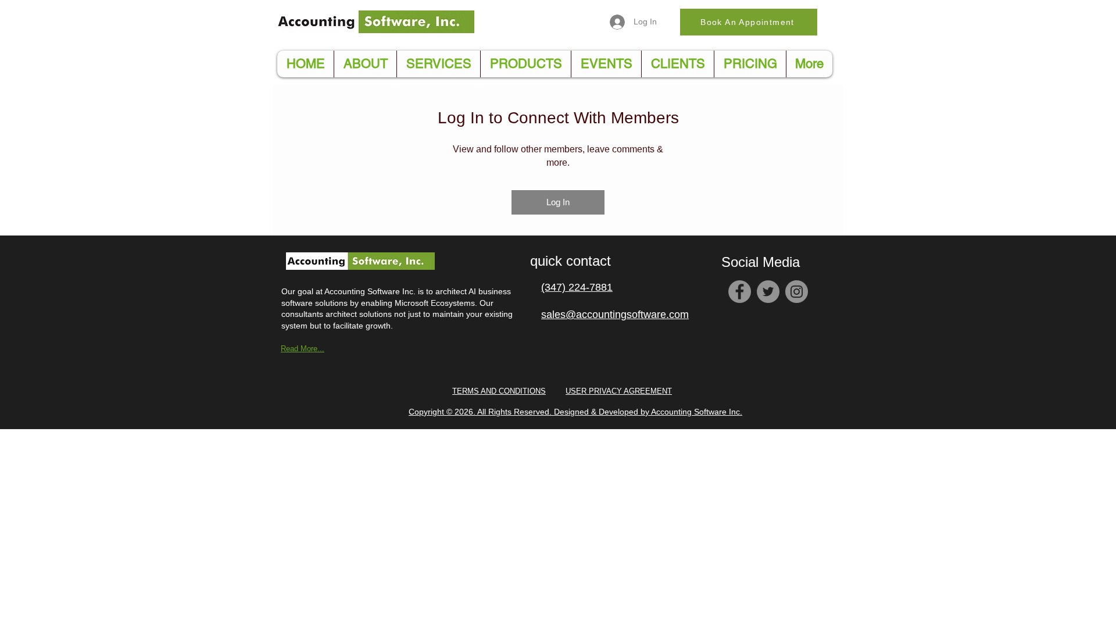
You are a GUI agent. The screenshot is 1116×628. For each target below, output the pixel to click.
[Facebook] (739, 291)
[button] (525, 64)
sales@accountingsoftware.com (615, 314)
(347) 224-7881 (577, 287)
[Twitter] (768, 291)
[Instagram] (796, 291)
